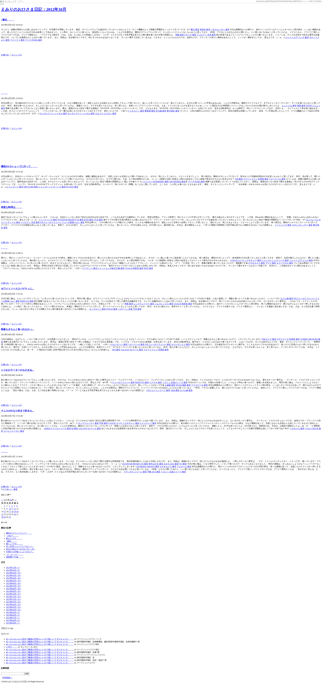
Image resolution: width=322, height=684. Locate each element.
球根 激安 (179, 35)
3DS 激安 (116, 350)
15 (5, 511)
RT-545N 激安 (72, 187)
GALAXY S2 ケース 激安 (132, 350)
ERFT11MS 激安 (31, 187)
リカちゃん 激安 (297, 428)
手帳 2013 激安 (153, 472)
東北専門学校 (279, 1)
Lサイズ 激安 (190, 35)
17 (10, 511)
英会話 (258, 1)
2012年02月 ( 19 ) (13, 573)
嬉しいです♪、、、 (14, 544)
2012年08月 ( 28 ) (13, 589)
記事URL (5, 55)
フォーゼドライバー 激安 (123, 382)
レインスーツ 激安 (15, 187)
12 (15, 509)
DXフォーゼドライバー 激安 (158, 344)
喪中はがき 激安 (156, 464)
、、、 (4, 93)
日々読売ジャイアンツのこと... (20, 546)
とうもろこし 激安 (136, 111)
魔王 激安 (195, 29)
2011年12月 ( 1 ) (13, 567)
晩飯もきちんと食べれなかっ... (17, 329)
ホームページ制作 (306, 1)
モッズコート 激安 (97, 309)
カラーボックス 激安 (180, 344)
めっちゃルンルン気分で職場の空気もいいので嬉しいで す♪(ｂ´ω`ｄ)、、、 (40, 639)
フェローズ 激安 (184, 466)
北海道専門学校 (269, 1)
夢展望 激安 (150, 111)
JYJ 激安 (183, 464)
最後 (15, 489)
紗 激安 (74, 428)
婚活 (262, 1)
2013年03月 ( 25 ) (13, 607)
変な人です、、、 (14, 538)
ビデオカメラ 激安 (256, 263)
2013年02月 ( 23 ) (13, 604)
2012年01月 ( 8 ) (13, 570)
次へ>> (10, 489)
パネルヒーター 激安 (220, 29)
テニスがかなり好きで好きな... (17, 410)
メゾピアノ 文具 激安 (206, 35)
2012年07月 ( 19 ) (13, 586)
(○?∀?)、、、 (12, 647)
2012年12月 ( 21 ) (13, 599)
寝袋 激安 (301, 106)
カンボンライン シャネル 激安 (53, 113)
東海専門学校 (288, 1)
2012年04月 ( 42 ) (13, 578)
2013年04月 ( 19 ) (13, 610)
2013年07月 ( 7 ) (13, 618)
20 (17, 511)
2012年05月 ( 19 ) (13, 581)
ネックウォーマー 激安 (88, 423)
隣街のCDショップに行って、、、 (19, 166)
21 (2, 514)
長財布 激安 (205, 29)
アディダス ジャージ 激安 (135, 472)
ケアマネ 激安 (155, 382)
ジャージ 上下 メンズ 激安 (297, 37)
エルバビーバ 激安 (119, 344)
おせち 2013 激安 (171, 464)
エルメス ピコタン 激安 (105, 113)
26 (15, 514)
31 (10, 517)
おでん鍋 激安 (287, 298)
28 (2, 517)
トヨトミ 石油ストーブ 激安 (175, 382)
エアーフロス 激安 (284, 263)
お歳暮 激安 (170, 385)
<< (2, 500)
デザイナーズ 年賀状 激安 (288, 339)
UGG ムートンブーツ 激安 (158, 390)
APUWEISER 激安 (177, 182)
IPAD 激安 (88, 220)
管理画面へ (7, 678)
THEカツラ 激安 (268, 339)
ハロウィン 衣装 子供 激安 (130, 309)
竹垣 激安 (103, 423)
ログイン (21, 1)
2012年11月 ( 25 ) (13, 597)
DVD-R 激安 (111, 309)
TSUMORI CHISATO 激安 (147, 466)
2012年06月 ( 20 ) (13, 583)
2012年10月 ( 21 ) (13, 594)
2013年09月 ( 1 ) (13, 623)
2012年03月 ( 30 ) (13, 575)
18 (12, 511)
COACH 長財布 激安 (134, 268)
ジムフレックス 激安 (164, 304)
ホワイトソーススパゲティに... (17, 288)
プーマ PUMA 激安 (33, 40)
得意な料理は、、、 (12, 207)
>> (15, 500)
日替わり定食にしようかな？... (20, 552)
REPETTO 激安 (27, 301)
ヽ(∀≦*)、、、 (12, 536)
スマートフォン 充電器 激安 (255, 179)
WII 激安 (239, 179)
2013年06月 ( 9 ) (13, 615)
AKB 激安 (175, 390)
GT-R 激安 (98, 220)
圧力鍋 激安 (161, 111)
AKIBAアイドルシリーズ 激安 (57, 428)
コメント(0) (16, 55)
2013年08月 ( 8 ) (13, 620)
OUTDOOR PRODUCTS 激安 (70, 220)
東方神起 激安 (173, 111)
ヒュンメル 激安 (289, 106)
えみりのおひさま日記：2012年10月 (33, 9)
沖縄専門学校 (296, 1)
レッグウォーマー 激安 (144, 304)
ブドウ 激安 (270, 263)
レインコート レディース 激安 (52, 187)
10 (11, 500)
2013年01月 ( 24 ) (13, 602)
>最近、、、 (7, 19)
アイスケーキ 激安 (199, 385)
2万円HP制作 (317, 1)
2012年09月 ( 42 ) (13, 591)
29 (5, 517)
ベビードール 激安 (277, 179)
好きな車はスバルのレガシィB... (20, 549)
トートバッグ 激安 (48, 220)
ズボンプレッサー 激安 (302, 225)
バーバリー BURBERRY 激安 (156, 182)
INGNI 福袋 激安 (183, 385)
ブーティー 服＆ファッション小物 (98, 268)
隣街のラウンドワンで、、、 (19, 533)
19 (15, 511)
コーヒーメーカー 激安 (14, 431)
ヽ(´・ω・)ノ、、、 (14, 554)
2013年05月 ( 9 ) (13, 612)
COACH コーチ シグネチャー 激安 (245, 260)
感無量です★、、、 (15, 557)
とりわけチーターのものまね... (17, 370)
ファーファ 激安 (17, 40)
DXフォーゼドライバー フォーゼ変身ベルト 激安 (62, 222)
